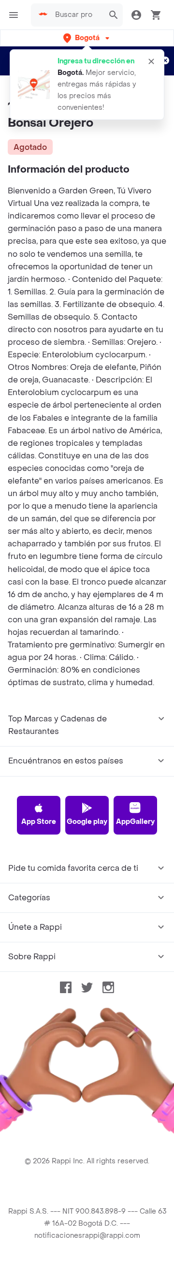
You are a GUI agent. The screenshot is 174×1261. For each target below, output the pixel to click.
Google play (87, 821)
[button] (87, 38)
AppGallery (135, 821)
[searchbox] (76, 15)
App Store (38, 821)
